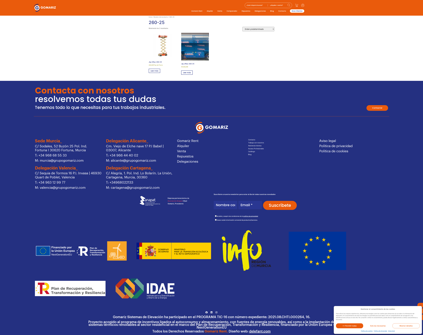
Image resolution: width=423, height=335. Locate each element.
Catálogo (251, 151)
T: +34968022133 (119, 182)
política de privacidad (250, 216)
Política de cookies (367, 331)
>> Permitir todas (350, 326)
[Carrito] (296, 5)
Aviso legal (391, 331)
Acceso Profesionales (256, 149)
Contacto (282, 11)
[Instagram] (216, 312)
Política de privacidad (380, 331)
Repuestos (246, 11)
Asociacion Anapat (175, 201)
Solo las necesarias (378, 326)
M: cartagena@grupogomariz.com (133, 187)
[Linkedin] (211, 312)
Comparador (232, 11)
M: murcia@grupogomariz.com (59, 160)
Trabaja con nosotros (256, 143)
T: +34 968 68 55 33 (51, 155)
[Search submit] (289, 5)
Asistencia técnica (254, 146)
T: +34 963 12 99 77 (50, 182)
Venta (219, 11)
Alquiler (210, 11)
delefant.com (260, 331)
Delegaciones (260, 11)
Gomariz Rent (196, 11)
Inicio (150, 17)
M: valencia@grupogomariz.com (60, 187)
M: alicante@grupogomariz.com (131, 160)
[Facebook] (206, 312)
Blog (272, 11)
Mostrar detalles (406, 326)
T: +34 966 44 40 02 (122, 155)
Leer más (154, 71)
